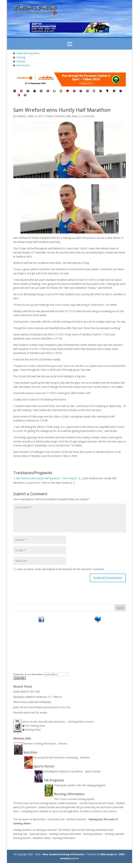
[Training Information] (14, 57)
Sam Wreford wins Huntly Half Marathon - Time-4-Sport (46, 478)
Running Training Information (65, 833)
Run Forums (23, 65)
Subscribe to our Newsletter (28, 674)
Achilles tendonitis (67, 803)
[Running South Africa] (28, 91)
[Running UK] (41, 91)
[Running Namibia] (25, 95)
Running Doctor (22, 838)
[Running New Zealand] (34, 91)
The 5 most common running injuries (74, 799)
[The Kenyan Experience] (114, 91)
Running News (33, 729)
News (75, 116)
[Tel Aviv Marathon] (94, 91)
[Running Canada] (47, 91)
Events (49, 116)
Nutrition (21, 61)
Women (62, 743)
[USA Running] (21, 91)
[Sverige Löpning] (87, 91)
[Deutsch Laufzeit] (67, 91)
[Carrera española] (61, 91)
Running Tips (20, 833)
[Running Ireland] (54, 91)
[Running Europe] (120, 91)
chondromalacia (89, 803)
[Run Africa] (107, 91)
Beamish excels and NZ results (30, 712)
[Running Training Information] (14, 65)
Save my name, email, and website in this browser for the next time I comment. (61, 569)
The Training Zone (35, 725)
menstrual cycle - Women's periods (66, 819)
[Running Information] (14, 91)
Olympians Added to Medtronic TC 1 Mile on (37, 696)
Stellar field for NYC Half (26, 691)
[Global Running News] (14, 53)
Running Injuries (38, 833)
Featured (60, 116)
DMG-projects (108, 854)
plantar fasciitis (47, 807)
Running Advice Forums (81, 721)
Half (68, 116)
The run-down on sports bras (29, 819)
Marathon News (42, 838)
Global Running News (28, 53)
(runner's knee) (106, 803)
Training (20, 57)
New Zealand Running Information (64, 854)
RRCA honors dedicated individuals (32, 702)
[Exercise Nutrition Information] (14, 61)
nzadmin (21, 116)
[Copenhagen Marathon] (74, 91)
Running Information (64, 838)
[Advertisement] (34, 650)
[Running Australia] (100, 91)
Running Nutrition (93, 833)
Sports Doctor (93, 771)
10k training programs (94, 785)
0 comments (88, 116)
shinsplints (66, 807)
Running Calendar (114, 833)
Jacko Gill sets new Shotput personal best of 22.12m (41, 707)
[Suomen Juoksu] (81, 91)
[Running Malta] (18, 95)
